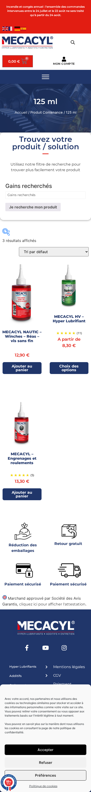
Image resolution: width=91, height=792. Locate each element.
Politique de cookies (43, 786)
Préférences (45, 775)
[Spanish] (24, 28)
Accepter (45, 750)
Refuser (45, 762)
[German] (17, 28)
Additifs (15, 676)
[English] (5, 28)
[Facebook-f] (27, 648)
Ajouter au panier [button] (22, 368)
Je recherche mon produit (33, 207)
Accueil (21, 112)
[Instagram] (64, 648)
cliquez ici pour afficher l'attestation (52, 604)
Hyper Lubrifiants (22, 666)
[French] (11, 28)
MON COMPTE (64, 63)
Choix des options (69, 368)
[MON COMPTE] (64, 59)
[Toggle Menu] (45, 77)
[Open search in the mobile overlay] (72, 42)
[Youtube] (45, 648)
